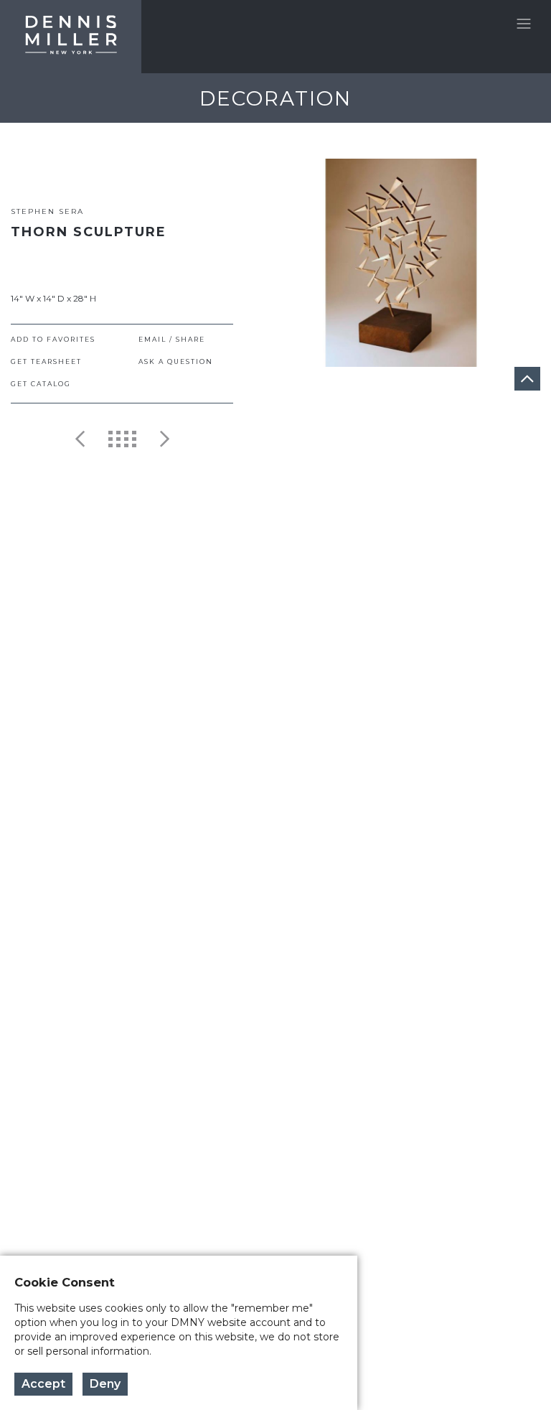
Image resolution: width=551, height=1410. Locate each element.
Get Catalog (41, 384)
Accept (43, 1384)
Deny (105, 1384)
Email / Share (171, 339)
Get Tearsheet (46, 361)
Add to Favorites (53, 339)
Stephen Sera (47, 211)
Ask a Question (175, 361)
